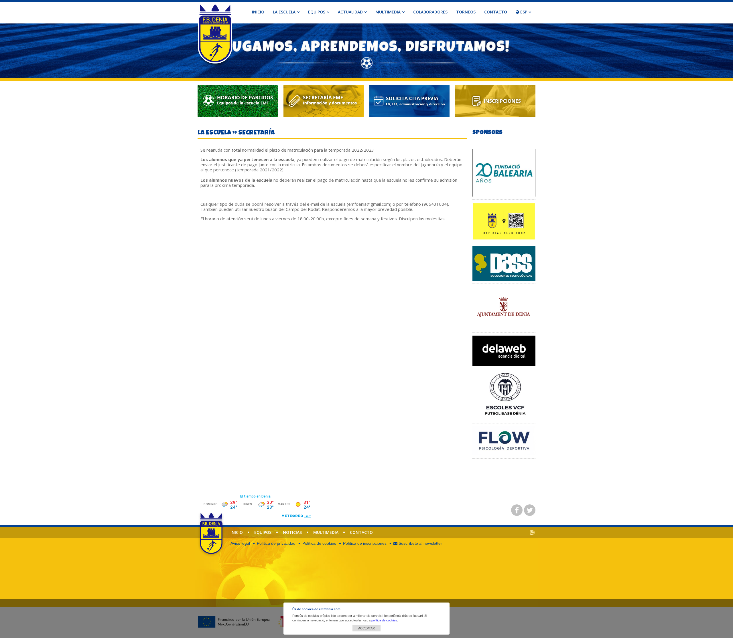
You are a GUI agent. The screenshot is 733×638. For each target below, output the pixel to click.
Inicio (258, 12)
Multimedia (325, 532)
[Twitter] (529, 510)
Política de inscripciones (365, 543)
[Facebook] (517, 510)
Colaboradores (430, 12)
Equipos (262, 532)
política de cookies (384, 620)
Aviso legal (240, 543)
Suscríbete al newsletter (419, 543)
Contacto (495, 12)
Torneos (466, 12)
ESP (523, 12)
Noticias (292, 532)
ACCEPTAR (366, 628)
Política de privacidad (276, 543)
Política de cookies (319, 543)
